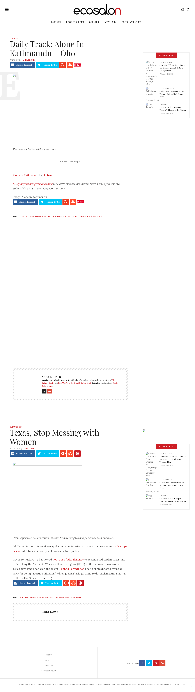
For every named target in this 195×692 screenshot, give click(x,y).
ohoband (48, 175)
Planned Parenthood (71, 569)
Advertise (49, 660)
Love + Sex (110, 22)
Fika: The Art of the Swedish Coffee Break (74, 383)
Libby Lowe (28, 449)
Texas (52, 597)
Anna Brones (29, 60)
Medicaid (43, 597)
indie (89, 216)
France (82, 216)
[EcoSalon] (25, 9)
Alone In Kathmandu (25, 175)
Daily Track (48, 216)
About (48, 655)
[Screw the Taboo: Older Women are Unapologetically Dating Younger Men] (153, 73)
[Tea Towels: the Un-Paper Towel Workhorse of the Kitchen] (153, 108)
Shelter (94, 22)
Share (24, 65)
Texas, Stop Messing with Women (54, 437)
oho (101, 216)
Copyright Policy (48, 671)
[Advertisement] (70, 333)
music (95, 216)
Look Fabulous (75, 22)
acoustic (23, 216)
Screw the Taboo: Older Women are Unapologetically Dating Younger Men (173, 68)
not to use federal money (68, 559)
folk (75, 216)
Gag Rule (33, 597)
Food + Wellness (131, 22)
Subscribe (49, 666)
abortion (23, 597)
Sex (170, 62)
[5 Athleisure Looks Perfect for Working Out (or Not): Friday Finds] (153, 92)
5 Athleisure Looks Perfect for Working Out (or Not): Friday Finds (172, 94)
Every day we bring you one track (32, 184)
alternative (34, 216)
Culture (56, 22)
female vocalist (63, 216)
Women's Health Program (68, 597)
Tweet (49, 65)
